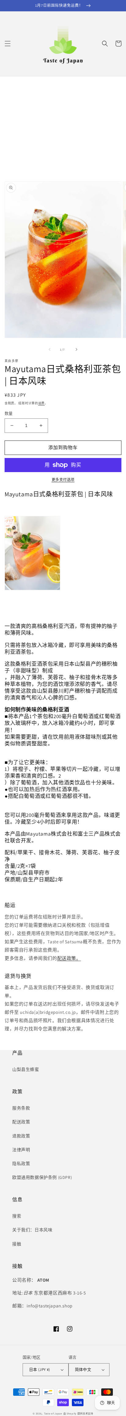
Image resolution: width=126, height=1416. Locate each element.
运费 (41, 403)
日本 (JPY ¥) (39, 1369)
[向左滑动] (49, 349)
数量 (9, 413)
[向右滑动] (76, 349)
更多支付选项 (63, 479)
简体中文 (83, 1369)
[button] (7, 43)
